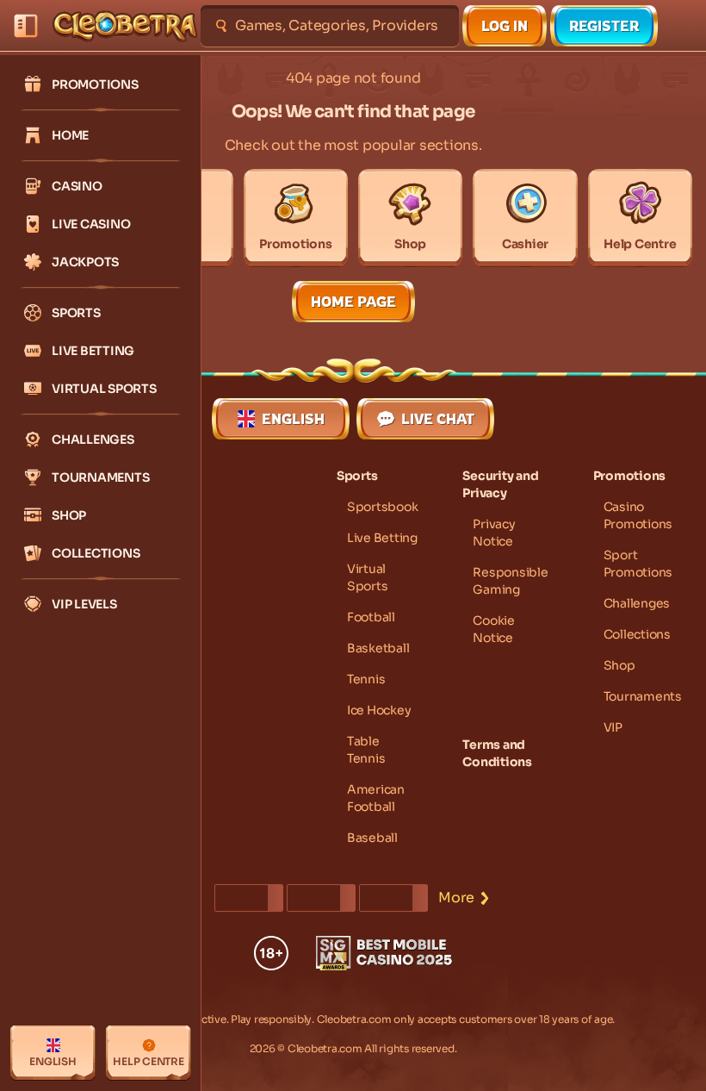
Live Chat (437, 418)
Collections (637, 634)
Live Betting (382, 538)
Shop (619, 665)
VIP (613, 727)
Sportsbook (382, 506)
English (293, 418)
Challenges (637, 603)
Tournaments (643, 696)
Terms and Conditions (497, 753)
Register (604, 25)
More (456, 897)
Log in (504, 25)
